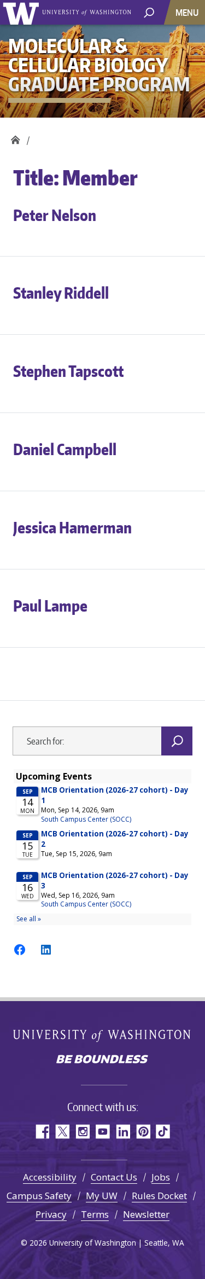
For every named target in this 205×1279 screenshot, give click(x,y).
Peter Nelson (54, 215)
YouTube (102, 1131)
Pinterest (143, 1131)
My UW (102, 1195)
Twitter (62, 1131)
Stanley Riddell (61, 293)
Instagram (82, 1131)
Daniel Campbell (64, 449)
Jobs (160, 1177)
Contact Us (114, 1177)
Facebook (41, 1131)
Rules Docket (159, 1195)
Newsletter (146, 1214)
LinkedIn (122, 1131)
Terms (95, 1214)
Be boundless (102, 1060)
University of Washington (23, 12)
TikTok (163, 1131)
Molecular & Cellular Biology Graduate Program (15, 137)
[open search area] (149, 12)
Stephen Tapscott (68, 371)
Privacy (51, 1214)
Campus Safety (39, 1195)
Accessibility (50, 1177)
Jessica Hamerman (72, 527)
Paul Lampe (50, 605)
